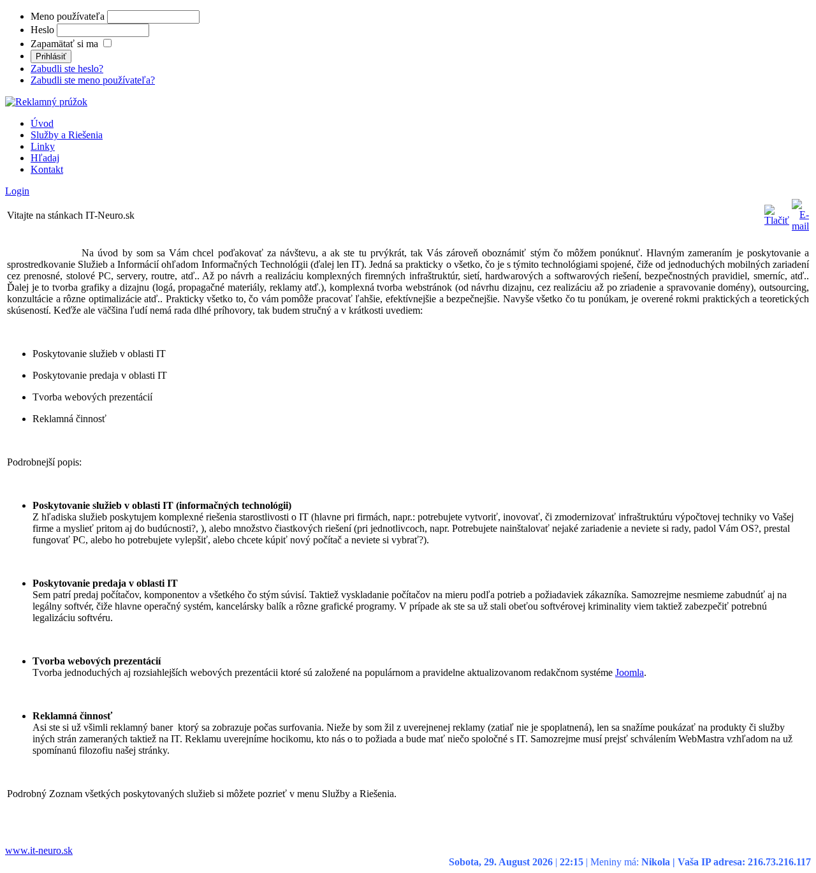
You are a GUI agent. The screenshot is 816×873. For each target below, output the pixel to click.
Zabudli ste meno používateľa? (93, 80)
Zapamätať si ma (64, 43)
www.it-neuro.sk (39, 850)
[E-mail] (800, 226)
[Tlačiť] (776, 220)
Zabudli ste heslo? (67, 68)
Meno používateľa (68, 16)
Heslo (42, 29)
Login (17, 191)
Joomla (629, 672)
